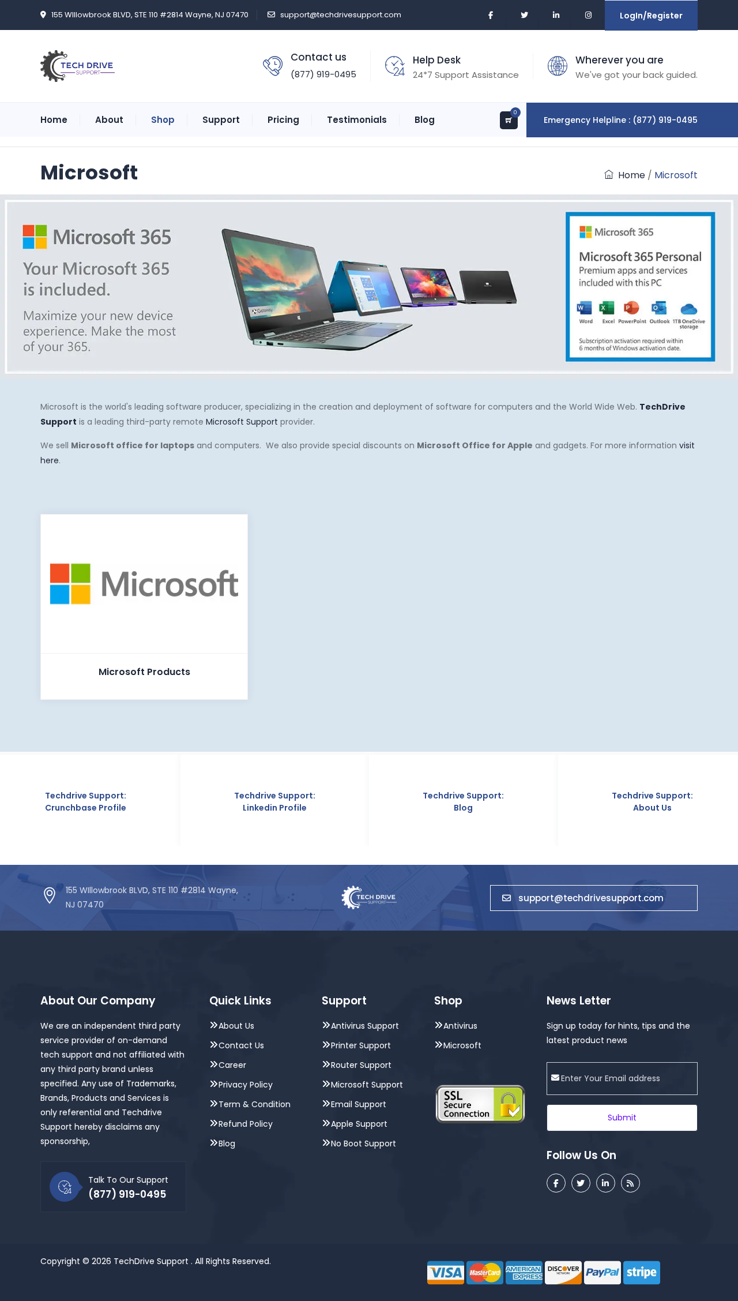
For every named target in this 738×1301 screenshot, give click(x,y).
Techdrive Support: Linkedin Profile (274, 801)
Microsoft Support (242, 422)
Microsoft (462, 1045)
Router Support (361, 1065)
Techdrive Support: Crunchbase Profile (85, 801)
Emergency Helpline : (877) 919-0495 (621, 120)
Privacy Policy (246, 1084)
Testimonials (357, 120)
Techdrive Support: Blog (463, 801)
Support (221, 120)
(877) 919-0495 (323, 74)
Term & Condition (255, 1104)
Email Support (358, 1104)
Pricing (283, 120)
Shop (163, 120)
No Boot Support (363, 1143)
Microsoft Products (144, 671)
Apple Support (359, 1124)
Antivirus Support (365, 1026)
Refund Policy (246, 1124)
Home (53, 120)
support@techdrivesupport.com (340, 14)
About (109, 120)
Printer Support (361, 1045)
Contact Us (241, 1045)
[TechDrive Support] (77, 65)
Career (232, 1065)
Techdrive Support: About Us (652, 801)
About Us (236, 1026)
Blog (425, 120)
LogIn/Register (651, 15)
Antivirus (460, 1026)
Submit (622, 1117)
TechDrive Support (151, 1261)
